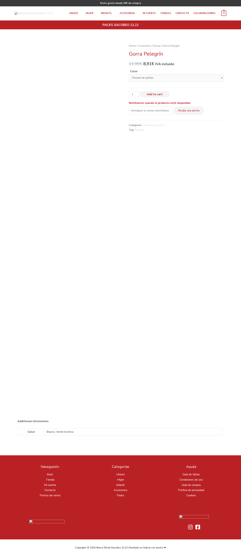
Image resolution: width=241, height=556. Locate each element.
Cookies (191, 495)
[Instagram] (190, 527)
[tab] (33, 421)
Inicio (50, 474)
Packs (120, 495)
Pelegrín (139, 130)
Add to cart (154, 94)
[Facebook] (197, 527)
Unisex (73, 13)
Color (134, 71)
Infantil (106, 13)
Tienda (50, 480)
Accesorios (127, 13)
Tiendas (165, 13)
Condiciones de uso (191, 480)
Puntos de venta (50, 495)
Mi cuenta (149, 13)
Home (132, 46)
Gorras (157, 46)
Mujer (89, 13)
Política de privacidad (191, 490)
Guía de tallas (191, 474)
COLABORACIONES (204, 13)
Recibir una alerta (188, 111)
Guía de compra (191, 485)
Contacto (182, 13)
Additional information (33, 421)
